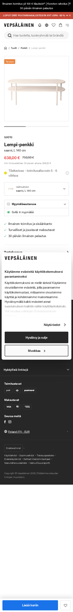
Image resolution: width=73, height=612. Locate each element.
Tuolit (14, 48)
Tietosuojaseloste (45, 455)
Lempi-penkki (38, 48)
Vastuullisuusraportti (39, 463)
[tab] (15, 126)
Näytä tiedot (52, 324)
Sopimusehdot (26, 455)
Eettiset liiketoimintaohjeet (37, 459)
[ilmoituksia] (39, 25)
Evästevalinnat (13, 448)
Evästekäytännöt (12, 459)
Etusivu (5, 48)
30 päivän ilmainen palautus (36, 8)
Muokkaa (34, 350)
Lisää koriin (30, 605)
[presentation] (36, 88)
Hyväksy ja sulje (36, 337)
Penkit (24, 48)
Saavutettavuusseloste (15, 463)
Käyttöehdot (10, 455)
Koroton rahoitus (57, 3)
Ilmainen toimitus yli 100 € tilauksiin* (23, 3)
